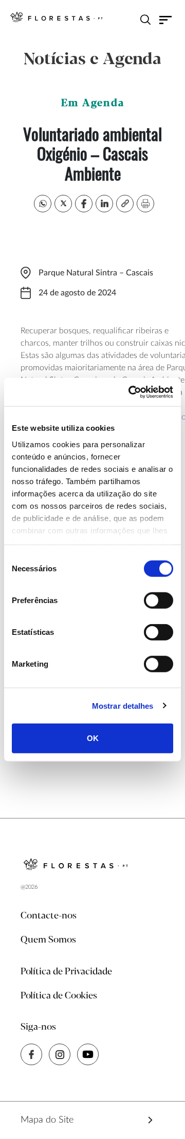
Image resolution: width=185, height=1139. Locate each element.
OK (93, 738)
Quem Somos (48, 940)
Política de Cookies (59, 996)
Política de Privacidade (66, 972)
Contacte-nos (49, 916)
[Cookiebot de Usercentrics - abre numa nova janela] (130, 391)
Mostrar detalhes (123, 705)
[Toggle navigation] (166, 19)
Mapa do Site (47, 1120)
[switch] (158, 600)
